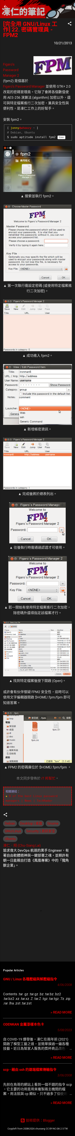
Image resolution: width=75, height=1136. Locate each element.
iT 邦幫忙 (48, 778)
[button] (69, 24)
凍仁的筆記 (27, 6)
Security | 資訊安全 (40, 831)
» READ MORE (61, 1012)
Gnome (52, 823)
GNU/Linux (13, 831)
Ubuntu (10, 839)
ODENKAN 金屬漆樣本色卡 (23, 1024)
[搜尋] (69, 8)
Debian (10, 823)
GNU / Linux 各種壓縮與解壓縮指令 (30, 979)
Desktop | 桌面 (31, 823)
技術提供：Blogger (40, 1120)
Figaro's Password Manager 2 (11, 69)
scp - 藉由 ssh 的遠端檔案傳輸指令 (30, 1070)
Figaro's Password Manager (24, 86)
